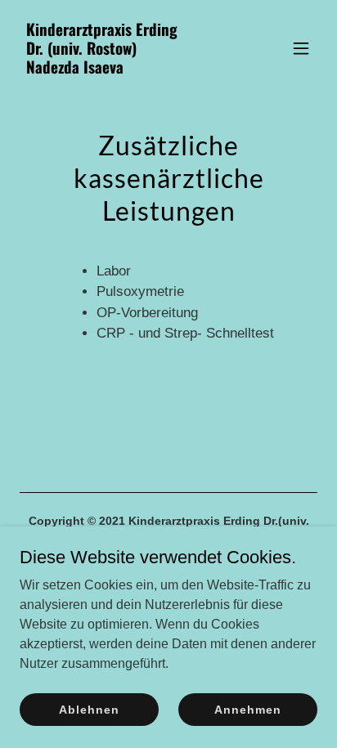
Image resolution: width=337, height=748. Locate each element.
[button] (301, 48)
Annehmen (247, 708)
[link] (124, 69)
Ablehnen (89, 708)
